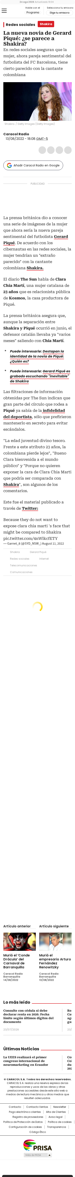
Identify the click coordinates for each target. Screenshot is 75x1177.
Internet (44, 558)
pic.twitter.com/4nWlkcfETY (30, 538)
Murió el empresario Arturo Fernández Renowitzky (55, 961)
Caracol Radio (14, 11)
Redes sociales (20, 24)
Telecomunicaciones (23, 565)
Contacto (15, 1107)
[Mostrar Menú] (4, 10)
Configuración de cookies (25, 1127)
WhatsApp (68, 150)
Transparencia (56, 1127)
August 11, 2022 (53, 543)
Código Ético (37, 1132)
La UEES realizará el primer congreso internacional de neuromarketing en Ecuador (25, 1061)
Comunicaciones (21, 572)
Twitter (51, 150)
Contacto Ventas (37, 1107)
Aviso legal (55, 1117)
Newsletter (59, 1107)
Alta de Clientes (56, 1112)
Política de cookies (60, 1122)
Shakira (15, 552)
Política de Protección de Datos (23, 1122)
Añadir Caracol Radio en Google (37, 165)
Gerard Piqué (38, 552)
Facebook (42, 150)
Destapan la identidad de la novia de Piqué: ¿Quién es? (37, 356)
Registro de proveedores (27, 1117)
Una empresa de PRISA (37, 1145)
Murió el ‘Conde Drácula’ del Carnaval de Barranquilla (16, 961)
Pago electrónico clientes (25, 1112)
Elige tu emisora (59, 12)
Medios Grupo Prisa (37, 1155)
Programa (32, 12)
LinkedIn (59, 150)
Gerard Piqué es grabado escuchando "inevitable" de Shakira (40, 376)
